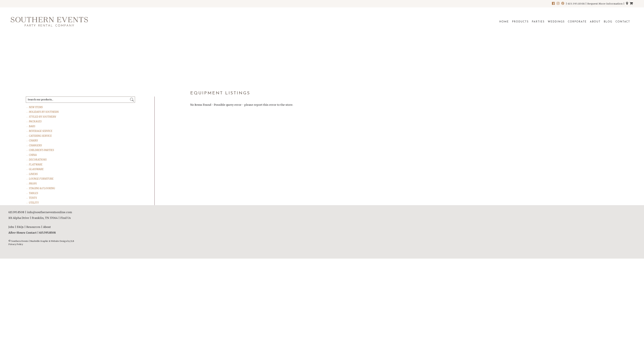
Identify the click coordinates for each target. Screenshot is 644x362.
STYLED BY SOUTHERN (42, 116)
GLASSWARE (36, 169)
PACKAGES (35, 121)
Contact (622, 22)
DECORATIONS (38, 159)
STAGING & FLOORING (42, 188)
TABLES (33, 193)
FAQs (20, 227)
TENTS (33, 197)
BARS (32, 126)
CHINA (33, 155)
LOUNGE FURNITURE (41, 178)
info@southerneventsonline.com (49, 212)
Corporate (577, 22)
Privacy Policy (15, 244)
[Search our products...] (132, 100)
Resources (33, 227)
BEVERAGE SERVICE (40, 131)
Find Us (65, 218)
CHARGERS (35, 145)
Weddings (556, 22)
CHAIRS (33, 140)
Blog (608, 22)
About (595, 22)
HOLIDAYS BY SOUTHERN (44, 111)
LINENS (33, 174)
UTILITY (34, 202)
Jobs (11, 227)
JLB (72, 241)
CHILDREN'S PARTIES (41, 150)
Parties (538, 22)
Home (504, 22)
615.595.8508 (576, 3)
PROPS (33, 183)
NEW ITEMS (36, 107)
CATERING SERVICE (40, 135)
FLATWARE (35, 164)
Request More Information (605, 3)
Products (520, 22)
